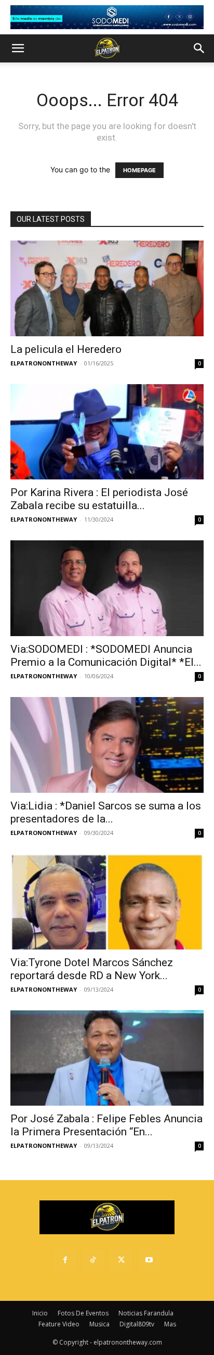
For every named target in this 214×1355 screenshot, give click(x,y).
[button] (17, 48)
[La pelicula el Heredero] (107, 288)
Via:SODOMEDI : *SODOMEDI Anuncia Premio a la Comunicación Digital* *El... (106, 655)
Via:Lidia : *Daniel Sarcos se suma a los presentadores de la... (105, 812)
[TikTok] (93, 1260)
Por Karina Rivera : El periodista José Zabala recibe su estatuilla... (99, 499)
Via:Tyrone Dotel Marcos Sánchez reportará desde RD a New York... (91, 969)
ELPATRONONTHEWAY (43, 363)
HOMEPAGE (139, 170)
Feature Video (58, 1324)
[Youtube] (149, 1260)
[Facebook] (65, 1260)
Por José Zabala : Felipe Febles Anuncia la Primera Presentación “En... (106, 1125)
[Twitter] (121, 1260)
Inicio (40, 1313)
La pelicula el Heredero (66, 349)
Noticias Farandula (145, 1313)
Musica (99, 1324)
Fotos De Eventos (83, 1313)
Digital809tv (136, 1324)
